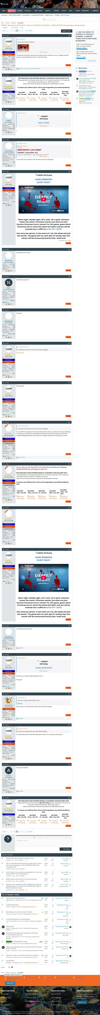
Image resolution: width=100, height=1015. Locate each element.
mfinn (66, 908)
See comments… (92, 61)
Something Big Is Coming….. (20, 941)
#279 (69, 764)
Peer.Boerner (65, 949)
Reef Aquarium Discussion (35, 900)
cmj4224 (8, 950)
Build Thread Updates (15, 15)
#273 (69, 507)
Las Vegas (12, 645)
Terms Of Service (56, 994)
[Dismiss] (97, 19)
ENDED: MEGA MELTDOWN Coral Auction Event (20, 858)
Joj (67, 957)
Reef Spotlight (30, 1005)
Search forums (65, 15)
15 (19, 30)
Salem (13, 715)
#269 (69, 343)
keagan (66, 900)
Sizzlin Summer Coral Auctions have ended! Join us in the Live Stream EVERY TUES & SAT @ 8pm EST (24, 873)
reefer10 (8, 928)
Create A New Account (57, 1005)
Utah (13, 450)
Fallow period (10, 926)
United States (11, 128)
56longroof (9, 962)
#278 (69, 725)
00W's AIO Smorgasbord (85, 71)
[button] (7, 10)
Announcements (31, 994)
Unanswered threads (37, 15)
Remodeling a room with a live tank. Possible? (19, 912)
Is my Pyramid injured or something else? (18, 919)
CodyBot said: (20, 113)
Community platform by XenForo (16, 1011)
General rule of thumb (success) (15, 898)
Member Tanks (83, 76)
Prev (4, 30)
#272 (69, 464)
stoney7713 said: (21, 728)
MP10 (86, 98)
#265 (69, 171)
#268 (69, 310)
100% (8, 67)
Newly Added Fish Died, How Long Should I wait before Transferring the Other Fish (22, 934)
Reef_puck (8, 914)
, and (30, 68)
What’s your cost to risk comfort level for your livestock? (22, 955)
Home (3, 10)
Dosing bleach (10, 960)
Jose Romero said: (22, 347)
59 (26, 30)
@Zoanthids (20, 353)
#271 (69, 422)
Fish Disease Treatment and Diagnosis (32, 921)
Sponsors (3, 1001)
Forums (19, 10)
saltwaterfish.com (10, 900)
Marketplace (26, 15)
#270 (69, 382)
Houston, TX (12, 61)
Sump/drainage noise (12, 905)
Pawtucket (12, 329)
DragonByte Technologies (74, 1011)
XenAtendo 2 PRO (19, 1013)
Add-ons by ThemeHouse (8, 1013)
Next (30, 30)
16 (22, 30)
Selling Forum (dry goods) (85, 95)
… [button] (9, 30)
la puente (12, 296)
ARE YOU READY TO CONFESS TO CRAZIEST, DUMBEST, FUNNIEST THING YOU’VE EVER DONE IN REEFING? (86, 36)
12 (11, 30)
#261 (69, 35)
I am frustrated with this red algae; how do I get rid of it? (87, 79)
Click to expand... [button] (43, 52)
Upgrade (56, 10)
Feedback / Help (31, 997)
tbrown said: (20, 39)
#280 (69, 797)
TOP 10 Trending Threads (11, 895)
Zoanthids (5, 27)
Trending (57, 15)
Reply (69, 65)
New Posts (82, 68)
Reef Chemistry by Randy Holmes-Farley (33, 950)
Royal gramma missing (84, 85)
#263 (69, 109)
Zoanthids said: (21, 143)
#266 (69, 249)
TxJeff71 (8, 907)
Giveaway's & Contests (33, 1001)
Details (84, 1011)
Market (48, 10)
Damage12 (65, 916)
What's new (38, 10)
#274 (69, 549)
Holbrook (12, 783)
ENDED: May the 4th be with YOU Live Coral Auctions (21, 879)
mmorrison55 (9, 957)
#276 (69, 654)
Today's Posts (49, 15)
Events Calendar (55, 997)
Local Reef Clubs (5, 997)
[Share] (66, 36)
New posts (4, 15)
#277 (69, 694)
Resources (28, 10)
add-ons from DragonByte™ (54, 1011)
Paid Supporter (5, 1005)
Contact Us (82, 1002)
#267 (69, 276)
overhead (8, 936)
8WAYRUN (37, 1013)
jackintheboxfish (64, 962)
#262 (69, 75)
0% (7, 100)
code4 (7, 921)
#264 (69, 139)
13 (14, 30)
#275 (69, 625)
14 (17, 30)
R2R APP (64, 10)
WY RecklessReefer (63, 886)
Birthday (12, 10)
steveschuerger (64, 943)
